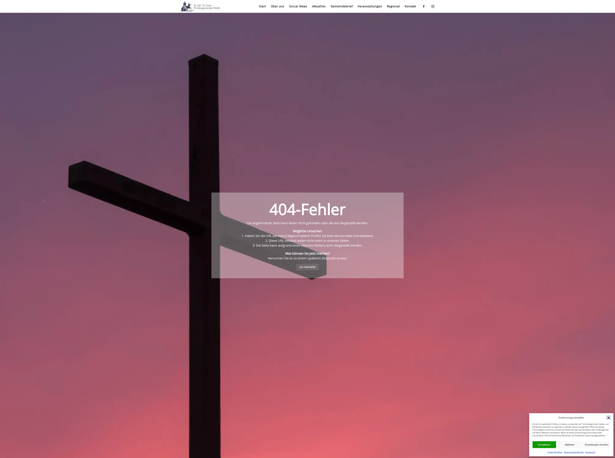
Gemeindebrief (342, 6)
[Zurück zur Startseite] (200, 6)
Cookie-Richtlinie (554, 452)
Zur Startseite (307, 266)
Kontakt (410, 6)
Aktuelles (319, 6)
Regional (393, 6)
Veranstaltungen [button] (370, 6)
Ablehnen (569, 444)
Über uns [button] (277, 6)
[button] (608, 417)
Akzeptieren (544, 444)
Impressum (590, 452)
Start (262, 6)
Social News (298, 6)
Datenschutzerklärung (574, 452)
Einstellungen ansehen (596, 444)
